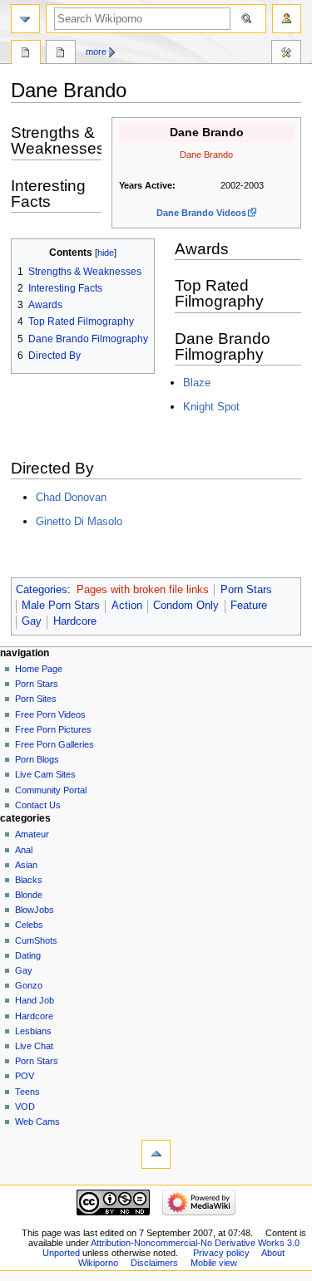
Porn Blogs (37, 759)
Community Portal (51, 790)
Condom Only (186, 605)
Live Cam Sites (45, 774)
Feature (248, 605)
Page (26, 54)
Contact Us (38, 805)
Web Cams (37, 1121)
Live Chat (34, 1046)
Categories (41, 590)
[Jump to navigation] (25, 18)
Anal (23, 850)
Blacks (28, 880)
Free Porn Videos (50, 714)
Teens (27, 1092)
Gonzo (28, 985)
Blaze (196, 382)
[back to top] (156, 1154)
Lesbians (33, 1031)
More (96, 51)
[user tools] (286, 18)
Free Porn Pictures (53, 729)
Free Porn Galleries (54, 744)
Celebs (29, 925)
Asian (26, 865)
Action (126, 605)
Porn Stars (246, 590)
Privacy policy (221, 1253)
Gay (32, 621)
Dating (28, 955)
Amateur (32, 834)
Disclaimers (154, 1263)
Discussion (61, 54)
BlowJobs (34, 910)
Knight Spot (211, 406)
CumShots (36, 940)
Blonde (28, 895)
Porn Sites (36, 699)
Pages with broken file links (143, 590)
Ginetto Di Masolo (79, 521)
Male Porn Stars (61, 605)
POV (24, 1076)
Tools (286, 54)
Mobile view (214, 1263)
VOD (25, 1107)
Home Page (38, 669)
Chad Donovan (71, 497)
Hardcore (75, 621)
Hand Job (34, 1000)
